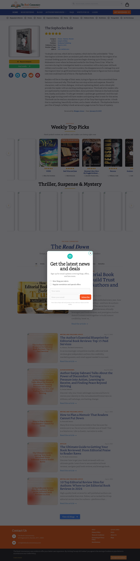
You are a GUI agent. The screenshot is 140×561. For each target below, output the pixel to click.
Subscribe (86, 297)
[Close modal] (90, 253)
